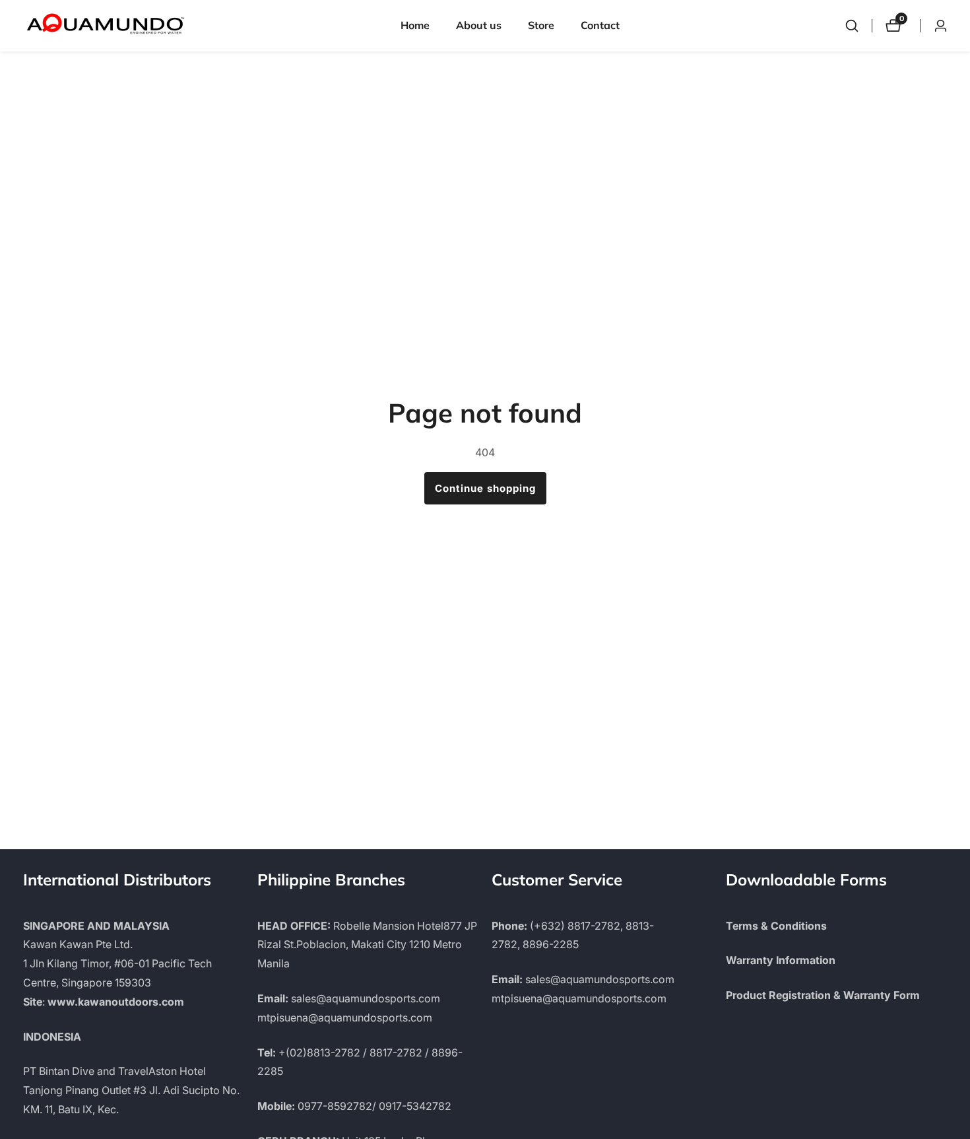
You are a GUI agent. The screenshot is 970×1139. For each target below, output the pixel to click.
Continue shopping (485, 488)
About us (478, 25)
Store (541, 25)
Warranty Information (780, 960)
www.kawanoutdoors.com (116, 1001)
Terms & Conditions (776, 925)
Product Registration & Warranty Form (823, 995)
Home (415, 25)
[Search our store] (852, 25)
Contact (600, 25)
